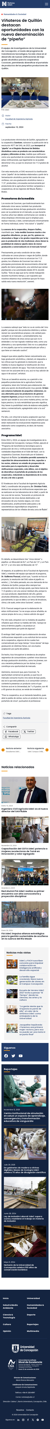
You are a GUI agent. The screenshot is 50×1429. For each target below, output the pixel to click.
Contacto (30, 1410)
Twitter (30, 731)
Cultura (7, 1324)
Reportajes (32, 1324)
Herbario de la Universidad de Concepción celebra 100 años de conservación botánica (20, 1267)
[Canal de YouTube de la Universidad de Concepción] (43, 1420)
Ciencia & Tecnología (9, 1316)
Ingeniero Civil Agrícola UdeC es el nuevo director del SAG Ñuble (24, 810)
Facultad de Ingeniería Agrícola (19, 119)
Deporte (31, 1314)
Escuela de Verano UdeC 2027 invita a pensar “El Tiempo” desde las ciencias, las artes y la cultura (31, 995)
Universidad (33, 1298)
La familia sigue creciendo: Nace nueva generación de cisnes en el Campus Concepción (31, 980)
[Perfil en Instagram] (23, 1420)
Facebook (13, 731)
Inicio (6, 1298)
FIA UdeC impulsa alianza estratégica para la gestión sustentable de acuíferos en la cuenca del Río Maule (24, 936)
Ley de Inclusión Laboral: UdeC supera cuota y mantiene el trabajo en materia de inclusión (24, 1218)
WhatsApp (13, 736)
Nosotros (20, 1410)
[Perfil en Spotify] (38, 1420)
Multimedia (33, 1331)
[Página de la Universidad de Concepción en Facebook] (28, 1420)
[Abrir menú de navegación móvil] (46, 4)
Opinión (7, 1331)
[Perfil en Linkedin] (18, 1420)
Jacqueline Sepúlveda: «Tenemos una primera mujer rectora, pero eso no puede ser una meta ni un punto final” (32, 1030)
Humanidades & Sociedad (15, 14)
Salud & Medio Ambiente (10, 1306)
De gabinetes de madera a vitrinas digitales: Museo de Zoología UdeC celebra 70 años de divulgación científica (25, 1170)
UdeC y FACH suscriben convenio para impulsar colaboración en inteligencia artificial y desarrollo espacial (31, 966)
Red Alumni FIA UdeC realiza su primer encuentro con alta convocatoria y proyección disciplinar (22, 894)
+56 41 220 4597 (28, 1393)
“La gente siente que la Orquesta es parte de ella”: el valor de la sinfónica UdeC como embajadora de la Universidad (31, 1012)
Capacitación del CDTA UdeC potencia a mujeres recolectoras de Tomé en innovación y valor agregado (24, 851)
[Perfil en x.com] (33, 1420)
